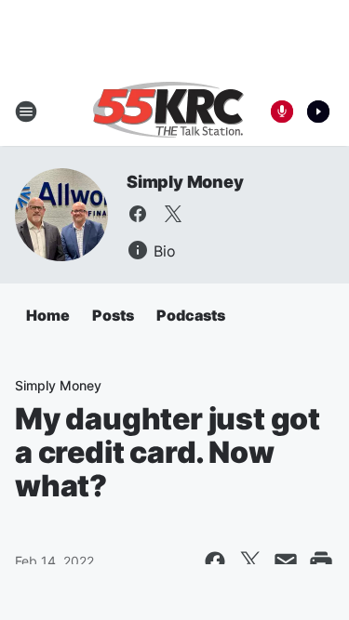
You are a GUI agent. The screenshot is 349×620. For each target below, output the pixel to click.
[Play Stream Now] (318, 111)
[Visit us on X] (173, 214)
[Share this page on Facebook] (215, 561)
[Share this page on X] (250, 561)
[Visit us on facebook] (138, 214)
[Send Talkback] (282, 111)
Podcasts (190, 315)
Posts (113, 315)
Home (48, 315)
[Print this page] (321, 561)
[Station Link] (168, 111)
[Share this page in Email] (286, 561)
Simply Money (185, 181)
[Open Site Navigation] (26, 111)
